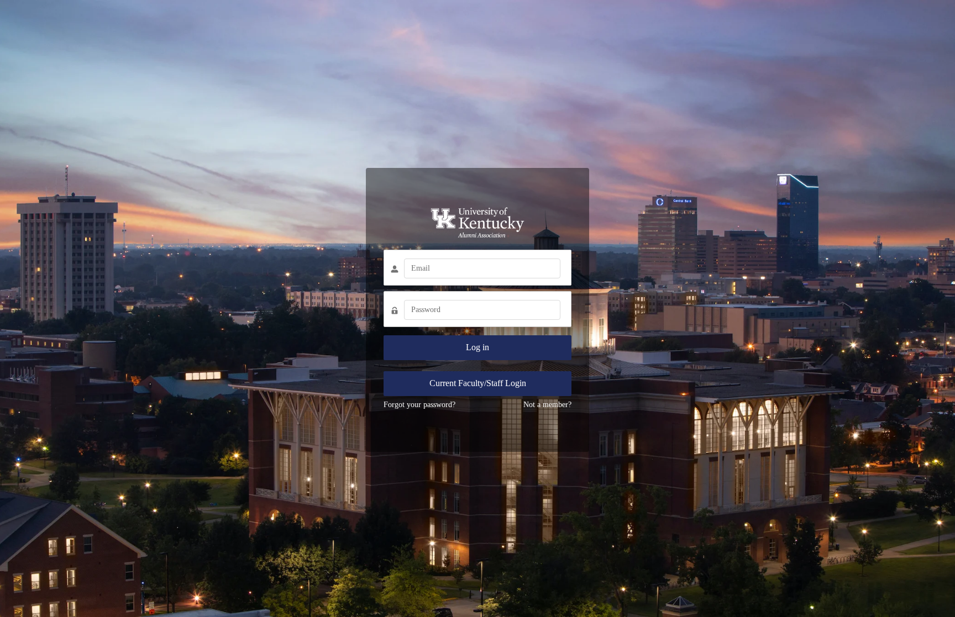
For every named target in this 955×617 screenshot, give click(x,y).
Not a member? (547, 404)
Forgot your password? (419, 404)
